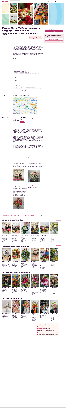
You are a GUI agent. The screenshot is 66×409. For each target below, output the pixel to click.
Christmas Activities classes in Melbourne (15, 246)
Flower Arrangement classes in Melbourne (16, 272)
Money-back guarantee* (41, 328)
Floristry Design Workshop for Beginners (34, 185)
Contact (59, 1)
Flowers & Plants (13, 25)
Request (54, 31)
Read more (15, 152)
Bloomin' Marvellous (23, 117)
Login (63, 1)
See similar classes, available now (54, 39)
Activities (47, 1)
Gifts (52, 1)
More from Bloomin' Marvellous (12, 220)
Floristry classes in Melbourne (12, 298)
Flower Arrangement (24, 25)
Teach (56, 1)
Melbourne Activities (5, 25)
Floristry (18, 25)
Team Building (32, 25)
